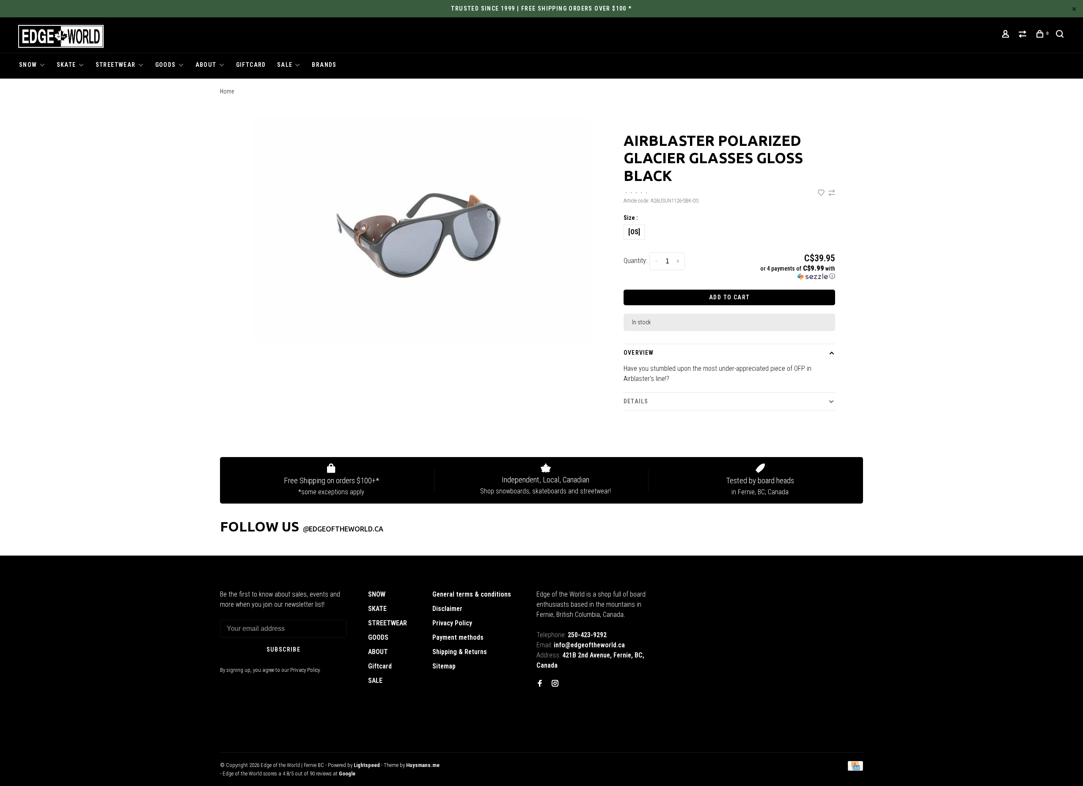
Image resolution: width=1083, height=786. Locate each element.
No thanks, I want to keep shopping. (600, 448)
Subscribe (691, 426)
